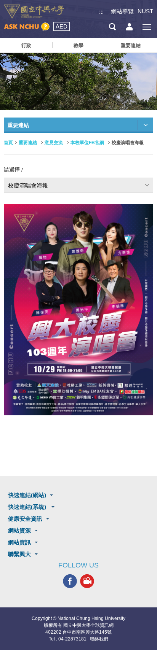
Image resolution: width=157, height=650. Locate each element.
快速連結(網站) (27, 495)
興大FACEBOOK (70, 581)
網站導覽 (122, 11)
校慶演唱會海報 (28, 185)
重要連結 (131, 45)
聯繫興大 (19, 554)
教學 (78, 45)
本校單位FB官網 (87, 142)
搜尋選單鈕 (112, 26)
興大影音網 (87, 581)
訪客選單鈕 (129, 26)
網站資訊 (19, 542)
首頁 (8, 142)
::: (101, 11)
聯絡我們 (99, 639)
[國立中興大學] (34, 12)
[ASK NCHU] (27, 26)
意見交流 (54, 142)
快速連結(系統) (28, 507)
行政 (26, 45)
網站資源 (19, 530)
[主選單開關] (146, 26)
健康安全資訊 (25, 518)
